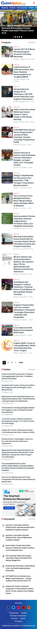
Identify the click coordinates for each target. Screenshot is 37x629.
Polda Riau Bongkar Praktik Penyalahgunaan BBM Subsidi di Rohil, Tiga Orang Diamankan (18, 30)
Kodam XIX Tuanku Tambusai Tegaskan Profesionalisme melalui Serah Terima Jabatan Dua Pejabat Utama (20, 589)
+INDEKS (31, 42)
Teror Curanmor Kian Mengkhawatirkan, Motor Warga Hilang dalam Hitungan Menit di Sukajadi (24, 201)
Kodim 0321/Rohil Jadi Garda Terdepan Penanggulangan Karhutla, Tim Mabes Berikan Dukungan (17, 376)
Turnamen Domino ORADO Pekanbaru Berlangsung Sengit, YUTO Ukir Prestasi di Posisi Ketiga (18, 421)
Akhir (21, 363)
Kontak (22, 618)
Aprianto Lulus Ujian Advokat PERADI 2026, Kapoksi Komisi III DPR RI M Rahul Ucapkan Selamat (20, 527)
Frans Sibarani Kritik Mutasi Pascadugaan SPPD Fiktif (23, 330)
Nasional (5, 8)
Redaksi (24, 613)
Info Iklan (14, 618)
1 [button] (13, 36)
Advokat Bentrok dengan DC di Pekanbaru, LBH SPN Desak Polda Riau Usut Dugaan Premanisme (24, 94)
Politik (30, 8)
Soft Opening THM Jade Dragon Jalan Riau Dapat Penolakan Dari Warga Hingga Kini (19, 558)
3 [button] (17, 36)
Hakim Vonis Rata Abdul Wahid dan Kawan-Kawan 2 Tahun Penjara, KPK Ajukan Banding (24, 114)
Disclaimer (18, 621)
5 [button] (21, 36)
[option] (18, 24)
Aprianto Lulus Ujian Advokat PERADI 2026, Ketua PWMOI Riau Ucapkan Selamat (19, 537)
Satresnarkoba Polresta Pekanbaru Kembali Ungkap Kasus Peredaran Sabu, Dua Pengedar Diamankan (24, 221)
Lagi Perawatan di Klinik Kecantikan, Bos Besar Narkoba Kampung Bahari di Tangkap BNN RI (24, 72)
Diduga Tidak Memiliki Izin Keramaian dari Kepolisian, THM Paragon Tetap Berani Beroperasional (24, 180)
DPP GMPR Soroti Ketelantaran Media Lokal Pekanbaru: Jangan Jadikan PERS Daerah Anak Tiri (19, 578)
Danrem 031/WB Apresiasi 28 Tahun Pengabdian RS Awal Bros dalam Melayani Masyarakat (18, 479)
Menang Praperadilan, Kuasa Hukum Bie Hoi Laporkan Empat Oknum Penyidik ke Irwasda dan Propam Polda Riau (24, 241)
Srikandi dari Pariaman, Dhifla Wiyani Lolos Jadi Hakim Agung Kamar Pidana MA (20, 568)
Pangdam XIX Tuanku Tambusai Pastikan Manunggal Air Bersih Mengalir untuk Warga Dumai (18, 387)
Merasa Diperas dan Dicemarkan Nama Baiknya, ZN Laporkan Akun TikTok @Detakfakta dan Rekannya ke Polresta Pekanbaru (24, 264)
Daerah (12, 8)
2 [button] (15, 36)
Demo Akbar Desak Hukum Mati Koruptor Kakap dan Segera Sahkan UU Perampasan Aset (20, 548)
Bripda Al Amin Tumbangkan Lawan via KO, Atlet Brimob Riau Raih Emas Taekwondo (17, 441)
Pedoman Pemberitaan (18, 616)
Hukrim (5, 22)
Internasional (22, 8)
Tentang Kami (14, 613)
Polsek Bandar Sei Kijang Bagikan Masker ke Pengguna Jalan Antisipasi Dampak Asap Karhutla (18, 410)
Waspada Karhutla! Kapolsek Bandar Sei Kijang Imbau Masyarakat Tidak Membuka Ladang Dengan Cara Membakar (18, 399)
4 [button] (19, 36)
